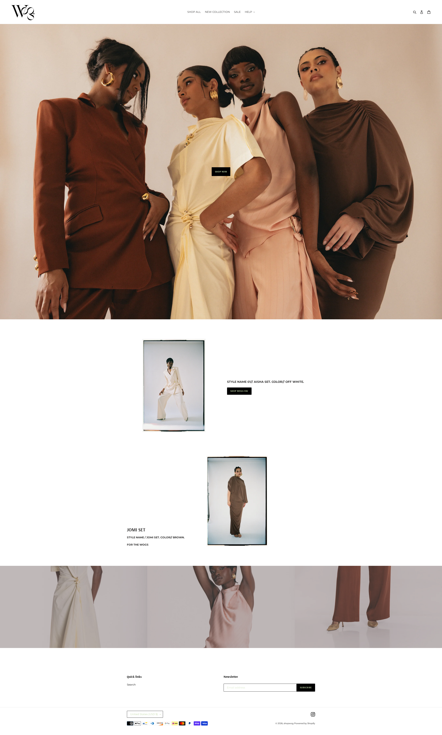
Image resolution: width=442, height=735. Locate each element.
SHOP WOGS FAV (239, 391)
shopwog (289, 723)
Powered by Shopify (304, 723)
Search (131, 684)
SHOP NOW (221, 171)
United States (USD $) (144, 714)
